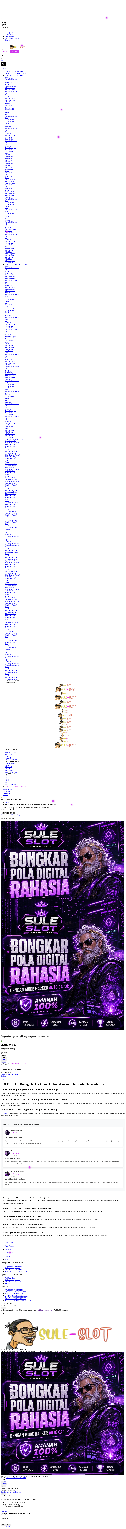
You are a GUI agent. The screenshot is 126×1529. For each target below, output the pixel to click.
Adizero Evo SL (10, 770)
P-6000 (7, 756)
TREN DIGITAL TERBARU (14, 1295)
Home (7, 802)
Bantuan (7, 40)
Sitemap (7, 1283)
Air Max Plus (9, 754)
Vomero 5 (8, 758)
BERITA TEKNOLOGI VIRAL (15, 1293)
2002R (7, 779)
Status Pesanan (9, 1246)
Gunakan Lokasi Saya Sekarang (11, 1492)
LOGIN (4, 1056)
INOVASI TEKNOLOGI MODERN (16, 1297)
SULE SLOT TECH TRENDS (15, 1290)
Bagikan (3, 1076)
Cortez (7, 751)
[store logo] (17, 49)
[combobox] (10, 59)
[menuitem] (15, 71)
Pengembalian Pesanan (12, 38)
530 (6, 775)
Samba (7, 765)
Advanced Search (6, 61)
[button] (5, 903)
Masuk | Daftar (9, 33)
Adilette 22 (8, 767)
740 (6, 777)
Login (4, 51)
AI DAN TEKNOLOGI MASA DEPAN (18, 1300)
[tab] (63, 69)
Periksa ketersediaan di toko (9, 1074)
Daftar (14, 51)
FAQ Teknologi (10, 1278)
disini (17, 1038)
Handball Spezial (10, 763)
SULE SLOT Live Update (13, 1281)
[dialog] (63, 1489)
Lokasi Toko (9, 34)
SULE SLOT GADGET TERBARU (16, 1292)
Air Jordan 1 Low (10, 753)
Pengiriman (8, 1249)
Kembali (7, 1256)
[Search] (3, 64)
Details (3, 1079)
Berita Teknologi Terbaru (12, 1268)
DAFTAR (4, 1058)
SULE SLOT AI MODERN (14, 1269)
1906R (7, 781)
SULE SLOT (5, 1113)
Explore (3, 68)
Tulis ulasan (25, 1064)
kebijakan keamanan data (44, 1310)
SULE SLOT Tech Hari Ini (13, 1266)
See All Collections (11, 760)
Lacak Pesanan (9, 36)
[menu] (63, 429)
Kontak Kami (9, 1243)
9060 (6, 783)
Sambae (7, 768)
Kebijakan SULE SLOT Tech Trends (16, 1271)
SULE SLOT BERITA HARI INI (15, 1299)
